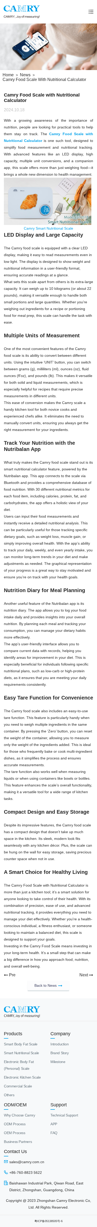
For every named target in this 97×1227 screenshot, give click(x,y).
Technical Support (64, 1115)
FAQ (53, 1133)
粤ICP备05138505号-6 (48, 1221)
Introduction (59, 1044)
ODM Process (15, 1124)
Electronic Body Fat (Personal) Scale (19, 1065)
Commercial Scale (18, 1086)
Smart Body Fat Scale (21, 1044)
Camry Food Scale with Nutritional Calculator (44, 79)
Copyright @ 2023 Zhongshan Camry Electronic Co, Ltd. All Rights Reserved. (48, 1203)
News (25, 75)
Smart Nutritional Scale (21, 1053)
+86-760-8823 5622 (25, 1172)
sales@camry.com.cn (26, 1162)
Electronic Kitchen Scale (22, 1077)
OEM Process (14, 1133)
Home (8, 75)
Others (9, 1095)
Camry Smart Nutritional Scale (48, 228)
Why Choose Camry (19, 1115)
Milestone (57, 1062)
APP (53, 1124)
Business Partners (18, 1142)
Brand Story (59, 1053)
